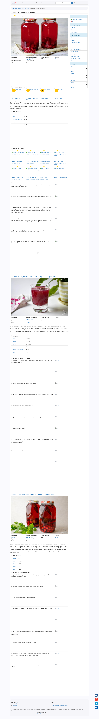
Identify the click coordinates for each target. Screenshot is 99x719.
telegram (15, 705)
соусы (72, 87)
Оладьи (73, 38)
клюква (14, 344)
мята (14, 563)
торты (72, 78)
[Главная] (16, 3)
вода (14, 125)
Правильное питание (76, 61)
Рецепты (24, 3)
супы (72, 66)
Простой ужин (74, 32)
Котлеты (73, 45)
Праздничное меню (75, 58)
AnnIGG (57, 319)
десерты (73, 82)
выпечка (73, 80)
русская (28, 322)
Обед (72, 30)
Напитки (27, 8)
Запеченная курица (75, 56)
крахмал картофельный (18, 349)
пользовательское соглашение (59, 705)
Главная (14, 8)
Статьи (37, 3)
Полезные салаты (75, 51)
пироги (72, 75)
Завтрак (73, 27)
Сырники (73, 40)
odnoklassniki (16, 707)
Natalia (57, 59)
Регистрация (82, 3)
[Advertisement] (39, 75)
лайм (14, 561)
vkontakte (15, 704)
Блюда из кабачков (75, 42)
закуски (72, 73)
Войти (75, 3)
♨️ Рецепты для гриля (76, 22)
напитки (13, 59)
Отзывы (43, 3)
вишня (14, 341)
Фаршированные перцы (77, 54)
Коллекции (31, 3)
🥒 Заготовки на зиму (76, 19)
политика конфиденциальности (60, 704)
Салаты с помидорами (76, 49)
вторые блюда (74, 69)
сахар (14, 122)
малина (14, 116)
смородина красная (17, 119)
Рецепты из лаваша (76, 47)
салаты (72, 71)
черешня (15, 114)
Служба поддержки (42, 714)
